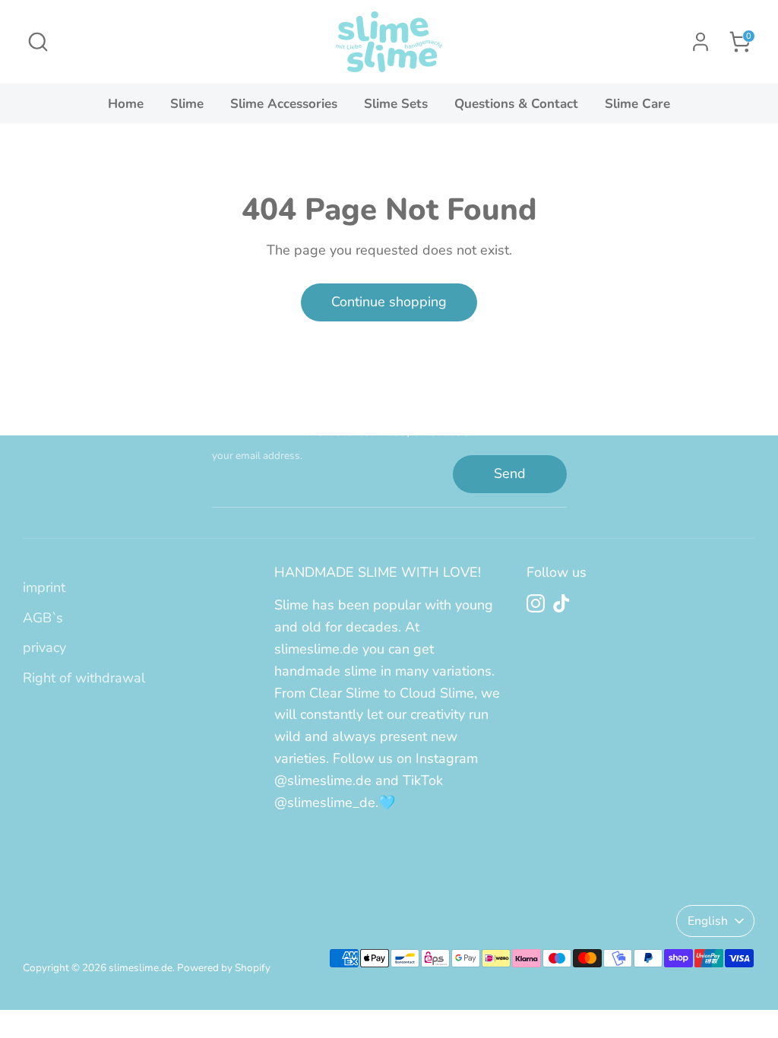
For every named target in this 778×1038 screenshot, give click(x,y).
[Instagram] (536, 603)
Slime (187, 103)
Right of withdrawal (84, 678)
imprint (44, 587)
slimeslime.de (140, 967)
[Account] (700, 42)
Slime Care (637, 103)
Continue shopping (389, 302)
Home (126, 103)
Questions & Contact (516, 103)
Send (510, 473)
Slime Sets (396, 103)
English (708, 921)
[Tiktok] (561, 603)
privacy (44, 647)
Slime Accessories (283, 103)
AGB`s (43, 618)
